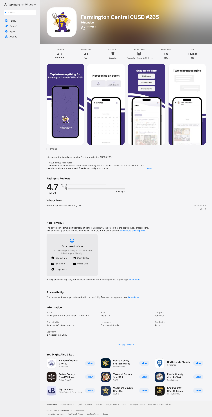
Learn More (134, 279)
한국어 (124, 404)
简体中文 (99, 404)
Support (106, 414)
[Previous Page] (43, 104)
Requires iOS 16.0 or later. (59, 325)
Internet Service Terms (55, 414)
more (149, 168)
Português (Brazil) (137, 404)
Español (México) (67, 404)
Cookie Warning (93, 414)
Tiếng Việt (152, 404)
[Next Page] (209, 104)
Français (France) (112, 404)
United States (52, 404)
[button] (20, 20)
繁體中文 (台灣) (165, 404)
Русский (88, 404)
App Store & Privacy (76, 414)
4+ (156, 325)
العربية (80, 404)
